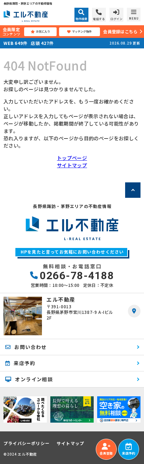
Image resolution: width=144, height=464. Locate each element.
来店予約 (128, 453)
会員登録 (106, 453)
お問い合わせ (30, 346)
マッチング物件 (82, 31)
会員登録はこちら (120, 31)
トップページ (72, 157)
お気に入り (43, 31)
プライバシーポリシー (26, 443)
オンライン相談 (34, 379)
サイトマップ (72, 165)
